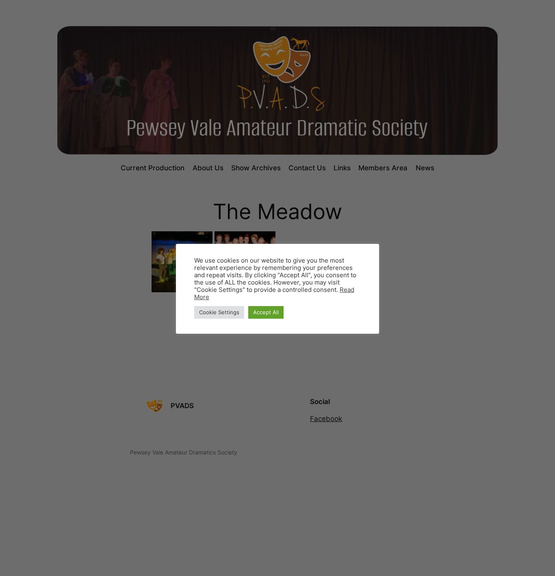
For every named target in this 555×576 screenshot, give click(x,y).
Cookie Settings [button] (219, 312)
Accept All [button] (266, 312)
